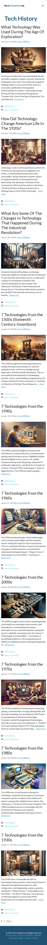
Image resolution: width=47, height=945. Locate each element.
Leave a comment (11, 110)
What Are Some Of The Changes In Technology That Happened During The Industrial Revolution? (21, 223)
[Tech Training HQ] (14, 5)
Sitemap (28, 938)
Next (9, 921)
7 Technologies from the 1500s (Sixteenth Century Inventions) (22, 319)
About (20, 938)
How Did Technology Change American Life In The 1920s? (22, 123)
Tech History (9, 106)
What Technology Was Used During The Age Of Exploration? (22, 32)
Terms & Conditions (25, 935)
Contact (35, 938)
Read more (19, 99)
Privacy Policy (11, 935)
